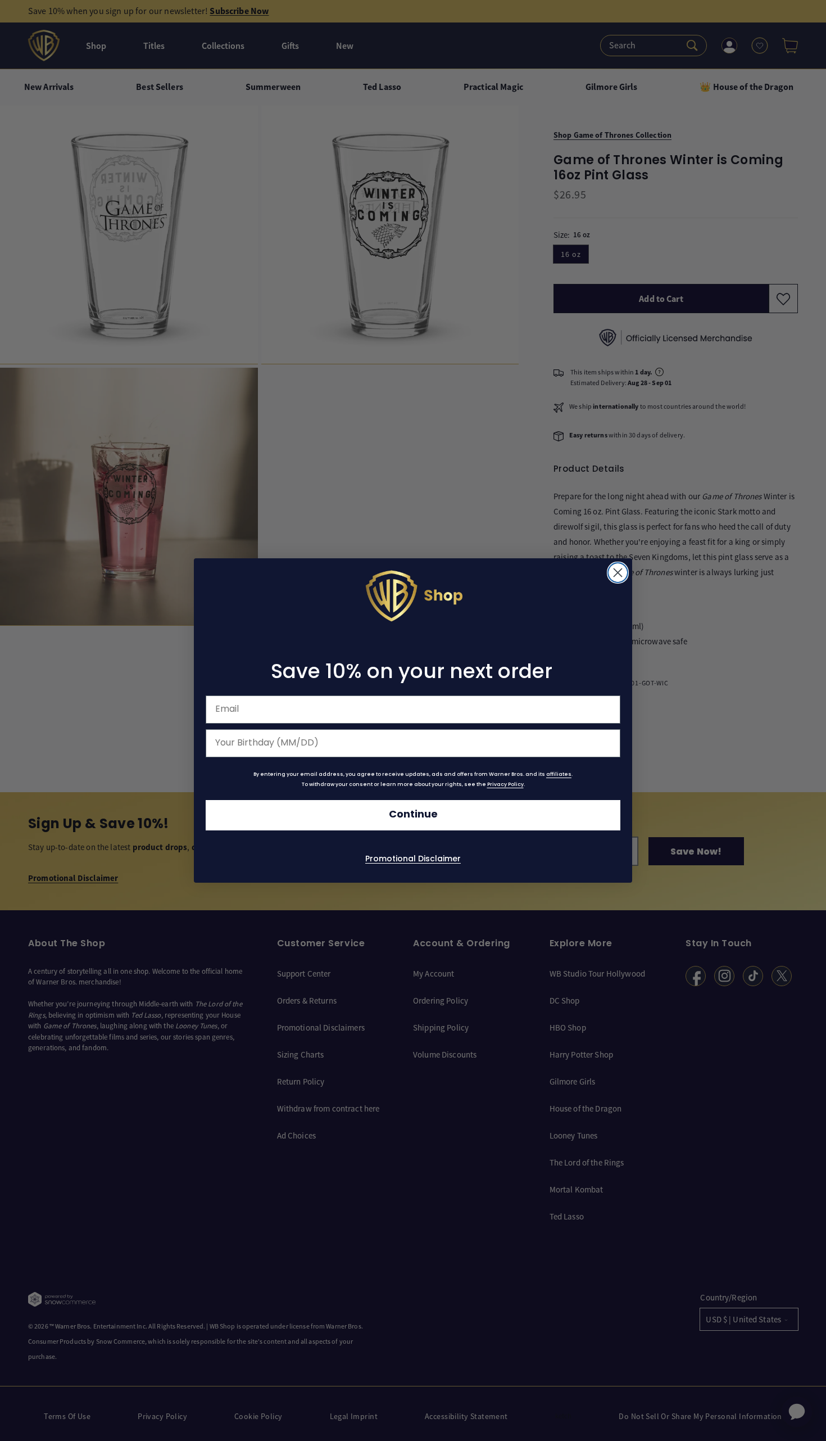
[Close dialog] (618, 572)
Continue (413, 815)
